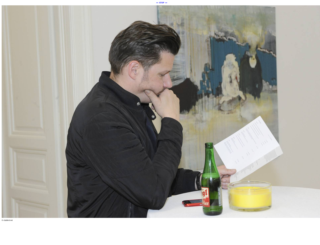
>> (166, 3)
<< (157, 3)
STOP (161, 3)
